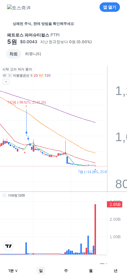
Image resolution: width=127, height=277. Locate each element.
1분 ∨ (13, 270)
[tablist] (25, 54)
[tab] (13, 54)
